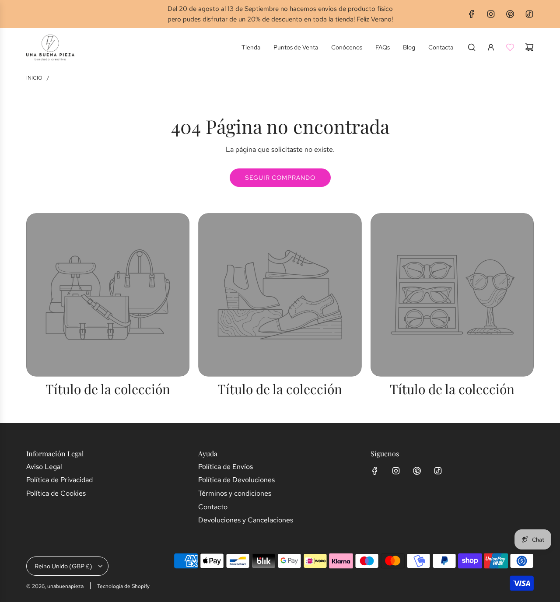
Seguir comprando (280, 178)
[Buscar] (471, 47)
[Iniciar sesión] (490, 47)
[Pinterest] (510, 14)
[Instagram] (490, 14)
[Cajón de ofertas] (510, 47)
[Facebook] (471, 14)
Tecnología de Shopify (123, 586)
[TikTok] (529, 14)
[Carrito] (529, 47)
